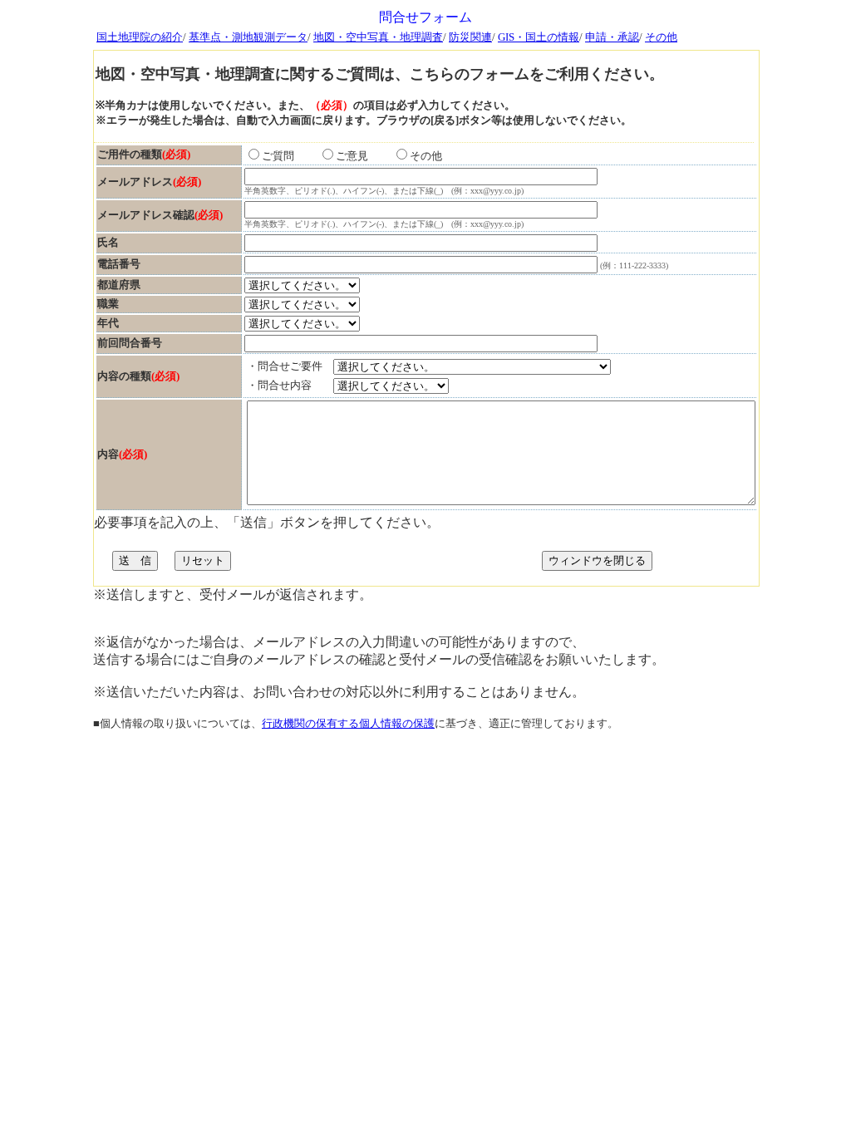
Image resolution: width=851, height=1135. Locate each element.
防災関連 (470, 37)
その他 (661, 37)
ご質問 (289, 156)
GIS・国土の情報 (538, 37)
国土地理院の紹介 (139, 37)
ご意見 (363, 156)
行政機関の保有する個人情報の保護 (348, 723)
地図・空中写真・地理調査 (378, 37)
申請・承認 (612, 37)
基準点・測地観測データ (248, 37)
